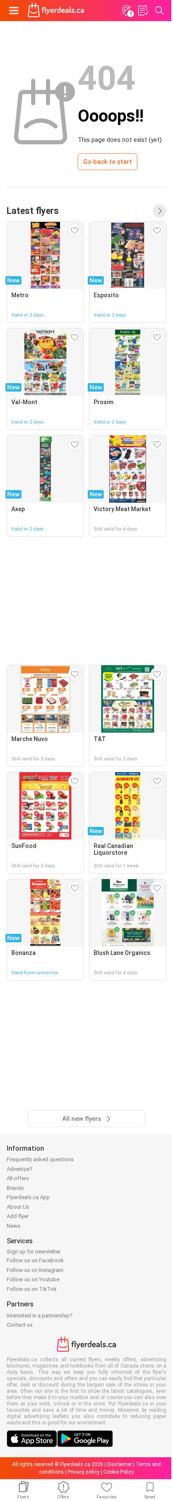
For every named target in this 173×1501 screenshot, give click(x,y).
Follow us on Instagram (35, 1270)
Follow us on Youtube (33, 1279)
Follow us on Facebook (35, 1260)
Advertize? (19, 1169)
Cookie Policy (118, 1472)
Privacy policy (84, 1472)
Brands (15, 1188)
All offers (18, 1178)
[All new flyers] (159, 211)
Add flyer (18, 1216)
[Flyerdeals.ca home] (56, 11)
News (14, 1226)
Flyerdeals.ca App (28, 1197)
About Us (18, 1207)
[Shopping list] (142, 10)
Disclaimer (119, 1464)
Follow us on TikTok (32, 1289)
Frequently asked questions (40, 1159)
